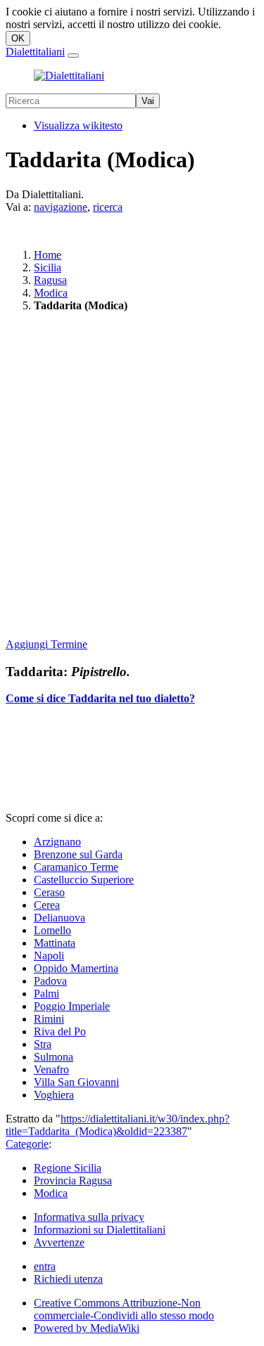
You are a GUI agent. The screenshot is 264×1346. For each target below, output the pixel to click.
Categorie (27, 1144)
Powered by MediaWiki (86, 1328)
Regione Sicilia (67, 1168)
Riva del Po (60, 1031)
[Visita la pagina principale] (69, 76)
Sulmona (53, 1057)
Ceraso (49, 892)
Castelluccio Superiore (84, 880)
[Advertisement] (132, 476)
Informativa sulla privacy (89, 1217)
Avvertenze (59, 1242)
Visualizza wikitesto (78, 125)
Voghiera (54, 1095)
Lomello (52, 930)
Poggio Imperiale (72, 1006)
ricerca (107, 207)
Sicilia (47, 267)
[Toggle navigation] (73, 55)
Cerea (47, 905)
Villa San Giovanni (76, 1082)
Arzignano (57, 842)
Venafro (51, 1069)
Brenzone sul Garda (78, 854)
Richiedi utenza (68, 1279)
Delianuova (59, 918)
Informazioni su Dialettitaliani (99, 1230)
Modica (51, 293)
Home (47, 255)
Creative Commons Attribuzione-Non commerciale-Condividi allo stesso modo (124, 1309)
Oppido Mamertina (76, 968)
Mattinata (54, 943)
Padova (50, 981)
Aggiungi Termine (46, 644)
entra (45, 1266)
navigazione (60, 207)
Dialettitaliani (35, 52)
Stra (42, 1044)
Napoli (49, 956)
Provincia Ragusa (73, 1180)
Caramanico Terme (76, 867)
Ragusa (50, 280)
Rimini (49, 1019)
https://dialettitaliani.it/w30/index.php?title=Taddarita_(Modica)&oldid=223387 (118, 1125)
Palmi (46, 993)
